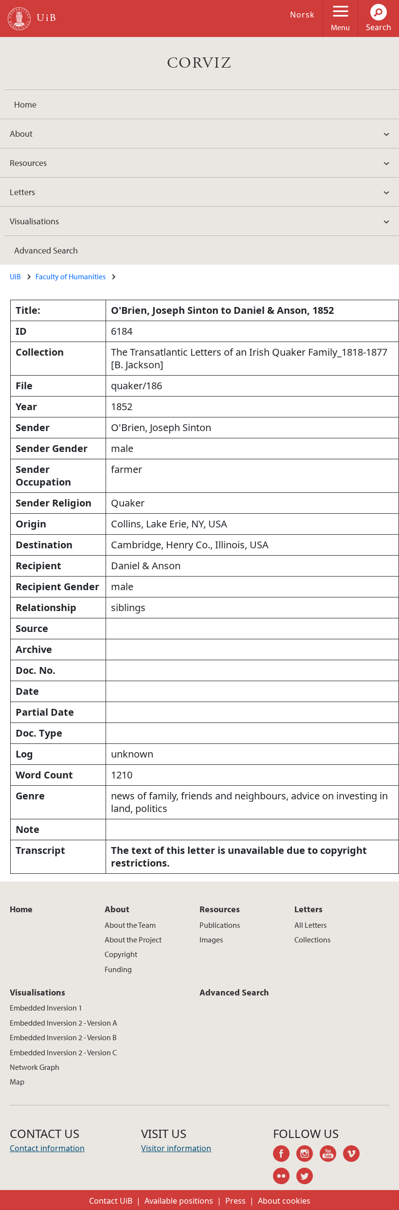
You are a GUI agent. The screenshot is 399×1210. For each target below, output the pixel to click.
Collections (312, 939)
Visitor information (176, 1148)
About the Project (133, 939)
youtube (331, 1155)
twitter (308, 1177)
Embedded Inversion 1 (46, 1007)
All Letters (310, 925)
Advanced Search (46, 250)
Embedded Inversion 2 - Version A (63, 1023)
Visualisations (34, 221)
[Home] (19, 18)
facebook (284, 1155)
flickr (284, 1177)
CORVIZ (199, 63)
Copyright (121, 954)
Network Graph (34, 1067)
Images (211, 939)
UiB (15, 276)
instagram (308, 1155)
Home (25, 104)
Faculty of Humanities (71, 276)
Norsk (302, 14)
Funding (118, 969)
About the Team (130, 925)
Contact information (47, 1148)
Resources (28, 162)
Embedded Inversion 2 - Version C (63, 1052)
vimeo (354, 1155)
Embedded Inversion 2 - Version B (63, 1037)
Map (17, 1081)
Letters (22, 192)
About (21, 133)
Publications (220, 925)
